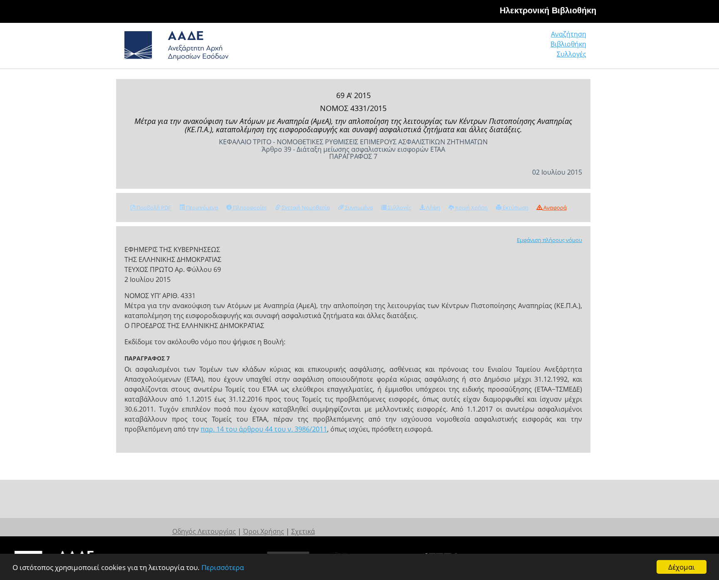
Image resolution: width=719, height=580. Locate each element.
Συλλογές (571, 54)
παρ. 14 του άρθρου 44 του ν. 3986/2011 (264, 429)
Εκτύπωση (514, 207)
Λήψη (432, 207)
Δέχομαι (681, 567)
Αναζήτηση (568, 34)
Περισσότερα (222, 567)
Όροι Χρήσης (263, 531)
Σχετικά (303, 531)
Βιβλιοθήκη (568, 44)
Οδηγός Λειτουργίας (204, 531)
